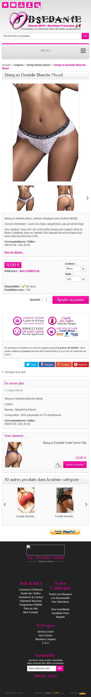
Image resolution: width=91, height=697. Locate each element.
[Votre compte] (29, 5)
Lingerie (18, 65)
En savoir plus (14, 383)
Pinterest (82, 364)
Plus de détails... (14, 252)
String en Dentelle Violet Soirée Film (65, 443)
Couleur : (70, 263)
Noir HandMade (60, 609)
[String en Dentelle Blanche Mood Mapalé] (25, 198)
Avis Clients (45, 635)
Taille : (69, 274)
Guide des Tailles (31, 593)
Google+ (65, 364)
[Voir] (58, 464)
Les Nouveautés (60, 598)
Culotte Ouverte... (26, 516)
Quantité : (35, 299)
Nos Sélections (60, 601)
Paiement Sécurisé (31, 601)
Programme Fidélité (30, 604)
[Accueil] (5, 5)
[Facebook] (45, 682)
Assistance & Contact (31, 597)
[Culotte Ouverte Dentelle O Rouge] (26, 500)
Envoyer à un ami (15, 372)
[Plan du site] (21, 5)
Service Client (45, 631)
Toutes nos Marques (60, 594)
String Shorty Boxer (39, 65)
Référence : (11, 271)
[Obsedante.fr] (45, 20)
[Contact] (13, 5)
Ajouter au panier (75, 464)
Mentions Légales (45, 639)
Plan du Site (31, 608)
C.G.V (45, 643)
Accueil (6, 65)
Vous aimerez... (15, 436)
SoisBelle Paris (60, 613)
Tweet (33, 364)
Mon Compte (30, 612)
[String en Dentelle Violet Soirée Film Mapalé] (13, 454)
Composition (13, 390)
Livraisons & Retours (31, 589)
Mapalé (60, 617)
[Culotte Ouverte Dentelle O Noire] (65, 500)
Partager (48, 364)
